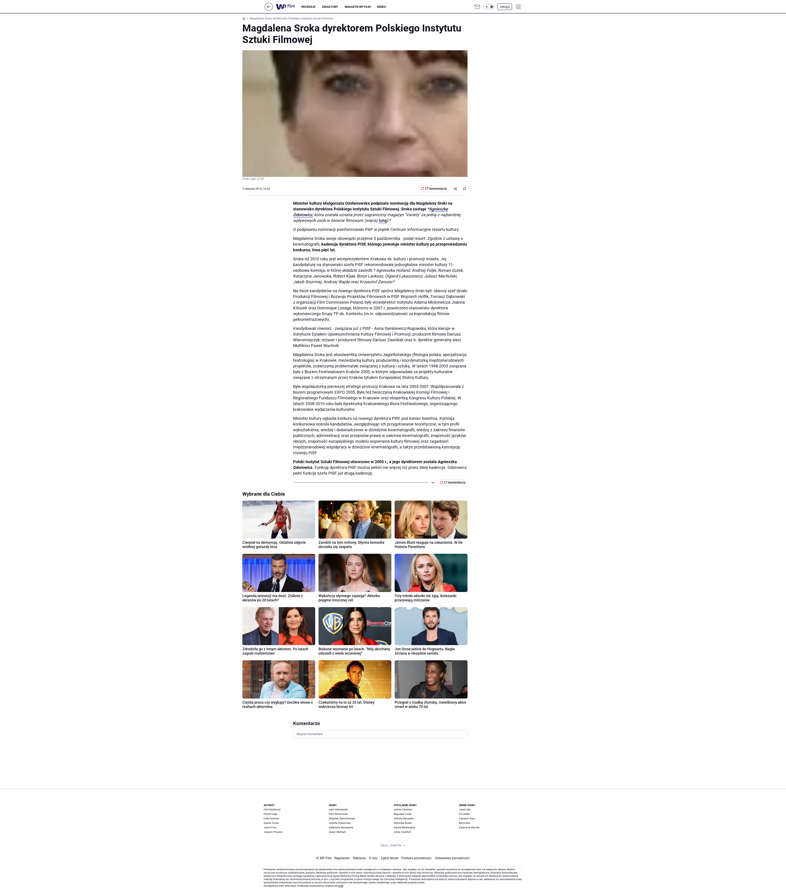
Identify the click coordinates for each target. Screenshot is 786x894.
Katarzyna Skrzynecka (341, 827)
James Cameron (403, 809)
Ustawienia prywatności (452, 858)
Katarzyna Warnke (469, 827)
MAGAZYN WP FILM (357, 6)
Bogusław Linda (402, 814)
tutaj (382, 220)
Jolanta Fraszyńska (340, 823)
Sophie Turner (271, 823)
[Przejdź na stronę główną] (268, 10)
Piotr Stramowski (338, 814)
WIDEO (381, 6)
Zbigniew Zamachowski (342, 818)
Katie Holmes (271, 818)
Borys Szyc (465, 823)
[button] (489, 6)
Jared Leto (465, 809)
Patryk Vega (270, 814)
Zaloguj (504, 6)
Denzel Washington (404, 827)
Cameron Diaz (467, 818)
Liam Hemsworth (338, 809)
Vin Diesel (464, 814)
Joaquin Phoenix (273, 832)
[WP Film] (289, 6)
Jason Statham (337, 832)
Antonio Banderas (404, 818)
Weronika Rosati (403, 823)
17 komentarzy (436, 189)
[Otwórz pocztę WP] (477, 6)
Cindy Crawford (402, 832)
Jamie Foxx (270, 827)
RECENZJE (308, 6)
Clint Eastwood (272, 809)
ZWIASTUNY (330, 6)
